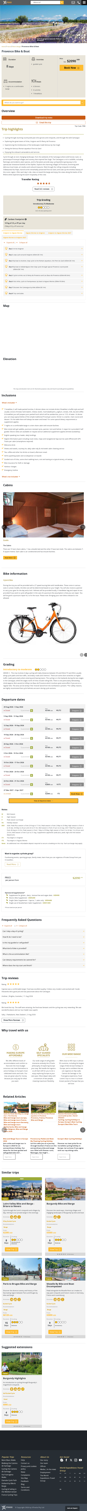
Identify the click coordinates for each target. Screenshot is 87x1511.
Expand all (10, 242)
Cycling (61, 1120)
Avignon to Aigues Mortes (12, 233)
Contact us (25, 1463)
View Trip (10, 1249)
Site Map (24, 1478)
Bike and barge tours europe (15, 1118)
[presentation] (4, 527)
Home (3, 46)
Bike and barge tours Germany (16, 1122)
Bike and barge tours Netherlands (12, 1125)
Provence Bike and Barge (42, 1119)
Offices (43, 1466)
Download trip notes (43, 118)
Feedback (24, 1481)
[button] (77, 35)
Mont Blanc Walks (9, 1460)
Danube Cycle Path (9, 1480)
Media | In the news (48, 1469)
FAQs (23, 1460)
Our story (44, 1460)
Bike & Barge (16, 46)
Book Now (75, 794)
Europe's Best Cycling (73, 1122)
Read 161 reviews (41, 189)
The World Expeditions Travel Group (47, 1478)
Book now (70, 67)
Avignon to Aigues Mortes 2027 (59, 233)
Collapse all (23, 242)
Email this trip (45, 122)
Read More (9, 558)
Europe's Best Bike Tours (68, 1124)
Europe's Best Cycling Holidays (70, 1139)
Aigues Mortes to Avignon (35, 233)
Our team (44, 1463)
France (9, 46)
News (23, 1472)
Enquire (75, 711)
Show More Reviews (11, 1020)
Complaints (25, 1475)
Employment (45, 1472)
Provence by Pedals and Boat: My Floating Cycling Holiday (42, 1140)
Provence (34, 1118)
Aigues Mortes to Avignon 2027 (14, 237)
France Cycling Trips (9, 1495)
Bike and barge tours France (15, 1120)
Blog (22, 1484)
